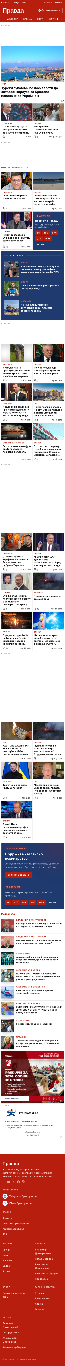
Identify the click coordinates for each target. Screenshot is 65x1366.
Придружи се (52, 10)
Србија (27, 19)
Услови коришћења (13, 1229)
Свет (40, 19)
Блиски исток (42, 1298)
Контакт (59, 2)
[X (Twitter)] (13, 1182)
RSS (5, 1234)
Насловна (12, 19)
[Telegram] (18, 1181)
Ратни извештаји (45, 1287)
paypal (41, 244)
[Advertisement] (32, 35)
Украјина (40, 1293)
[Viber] (23, 1181)
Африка (39, 1304)
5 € (38, 233)
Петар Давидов (44, 1259)
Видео (6, 1266)
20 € (54, 233)
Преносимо (41, 1279)
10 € (46, 233)
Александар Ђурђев (46, 1273)
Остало (39, 1309)
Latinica (48, 2)
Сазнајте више (17, 875)
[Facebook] (4, 1182)
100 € (48, 238)
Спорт (6, 1287)
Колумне (53, 19)
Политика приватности (16, 1223)
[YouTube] (8, 1182)
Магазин (7, 1260)
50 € (39, 238)
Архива (6, 1271)
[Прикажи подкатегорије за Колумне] (61, 19)
